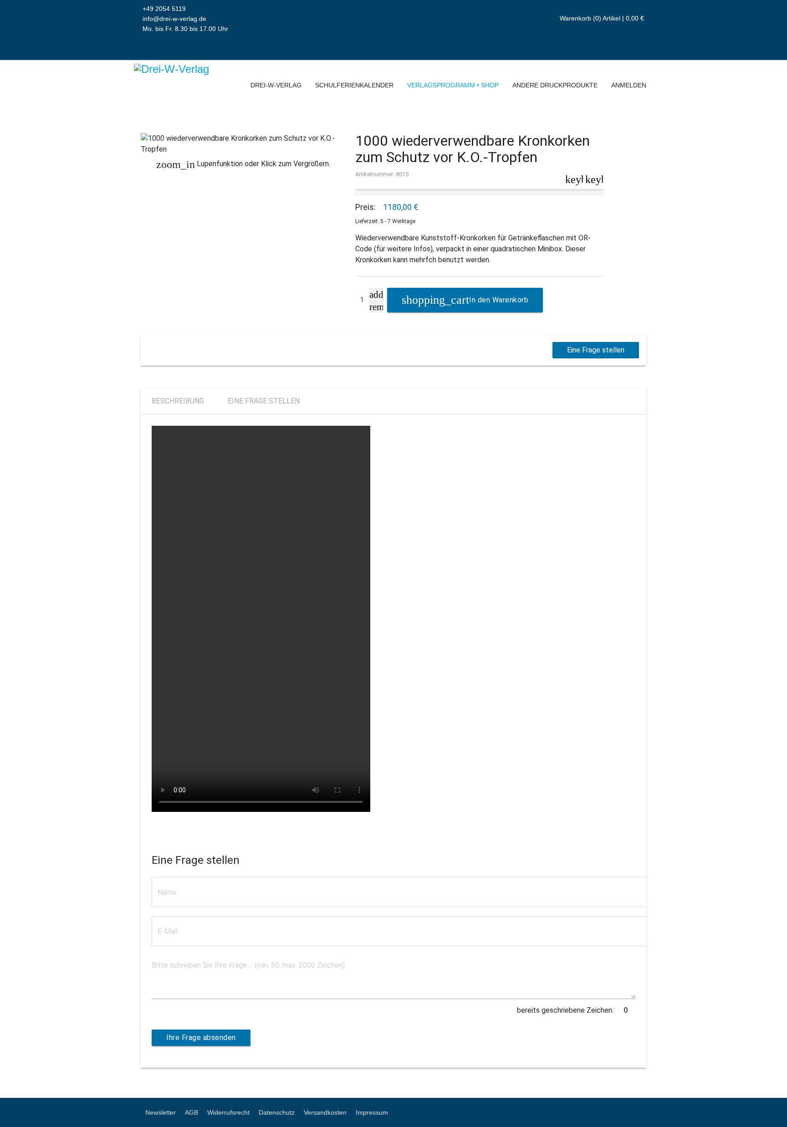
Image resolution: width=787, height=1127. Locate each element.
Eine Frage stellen (595, 350)
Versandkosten (325, 1112)
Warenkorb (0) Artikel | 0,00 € (601, 18)
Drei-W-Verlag (276, 85)
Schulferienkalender (354, 85)
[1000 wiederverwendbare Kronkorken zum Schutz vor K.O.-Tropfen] (243, 144)
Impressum (372, 1112)
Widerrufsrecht (228, 1112)
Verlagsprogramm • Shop (453, 85)
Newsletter (160, 1112)
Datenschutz (277, 1112)
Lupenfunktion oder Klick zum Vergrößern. (243, 164)
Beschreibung (178, 401)
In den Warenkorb (498, 300)
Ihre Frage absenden (201, 1037)
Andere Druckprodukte (555, 85)
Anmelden (628, 85)
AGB (191, 1112)
